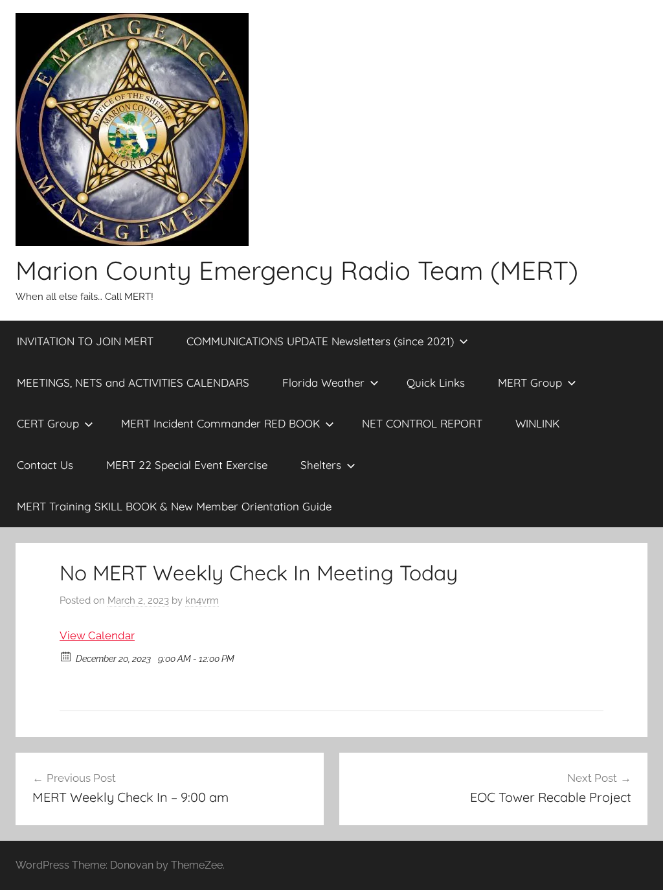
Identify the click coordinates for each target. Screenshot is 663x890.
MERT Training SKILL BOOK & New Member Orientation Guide (174, 506)
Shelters (320, 465)
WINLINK (537, 423)
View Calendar (97, 635)
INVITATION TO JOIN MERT (85, 341)
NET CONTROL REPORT (422, 423)
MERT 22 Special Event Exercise (186, 465)
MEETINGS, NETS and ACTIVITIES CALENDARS (133, 382)
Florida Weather (323, 382)
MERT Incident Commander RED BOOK (220, 423)
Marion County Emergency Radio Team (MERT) (297, 270)
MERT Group (530, 382)
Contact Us (45, 465)
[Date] (66, 656)
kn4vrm (202, 600)
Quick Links (436, 382)
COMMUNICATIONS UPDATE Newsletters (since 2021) (320, 341)
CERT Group (48, 423)
